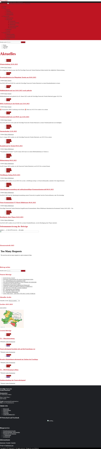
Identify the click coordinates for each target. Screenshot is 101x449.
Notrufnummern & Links (9, 431)
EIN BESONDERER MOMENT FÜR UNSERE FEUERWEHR (19, 282)
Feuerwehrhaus (7, 410)
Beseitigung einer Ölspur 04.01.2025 (11, 217)
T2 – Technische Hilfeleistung (10, 292)
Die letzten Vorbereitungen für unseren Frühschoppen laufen (18, 279)
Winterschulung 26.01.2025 (9, 64)
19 (10, 230)
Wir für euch (6, 16)
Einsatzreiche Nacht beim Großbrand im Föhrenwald (16, 285)
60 (19, 230)
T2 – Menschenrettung (7, 338)
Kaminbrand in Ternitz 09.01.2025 (11, 146)
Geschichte (6, 413)
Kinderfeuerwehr (10, 37)
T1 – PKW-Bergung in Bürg (9, 370)
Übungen (8, 11)
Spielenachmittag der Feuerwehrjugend (12, 380)
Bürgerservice (9, 18)
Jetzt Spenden (6, 39)
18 (8, 230)
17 (6, 230)
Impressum (2, 443)
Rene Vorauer (7, 67)
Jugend (8, 345)
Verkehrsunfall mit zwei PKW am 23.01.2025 (14, 117)
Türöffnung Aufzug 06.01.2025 (10, 175)
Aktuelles (8, 59)
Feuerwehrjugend (13, 26)
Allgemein (9, 126)
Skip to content (3, 0)
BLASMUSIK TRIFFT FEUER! (11, 290)
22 (14, 230)
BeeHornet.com (9, 445)
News (4, 8)
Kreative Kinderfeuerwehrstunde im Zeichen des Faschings (19, 359)
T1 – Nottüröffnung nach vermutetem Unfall (14, 280)
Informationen (9, 14)
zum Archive (3, 307)
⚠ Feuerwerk (6, 436)
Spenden (13, 443)
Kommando (12, 21)
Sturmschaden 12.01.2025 (8, 131)
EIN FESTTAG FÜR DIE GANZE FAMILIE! (15, 288)
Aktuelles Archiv (4, 300)
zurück (1, 230)
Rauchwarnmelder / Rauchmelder (11, 432)
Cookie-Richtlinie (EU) (9, 414)
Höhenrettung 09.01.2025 (8, 160)
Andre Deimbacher (10, 341)
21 (13, 230)
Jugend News (9, 13)
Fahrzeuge (9, 29)
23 (16, 230)
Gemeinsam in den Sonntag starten (11, 283)
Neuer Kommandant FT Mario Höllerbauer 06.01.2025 (18, 202)
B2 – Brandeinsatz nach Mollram (11, 289)
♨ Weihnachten (7, 435)
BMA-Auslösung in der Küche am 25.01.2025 (15, 103)
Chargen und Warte (14, 22)
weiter (22, 230)
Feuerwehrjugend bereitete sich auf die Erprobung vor (17, 349)
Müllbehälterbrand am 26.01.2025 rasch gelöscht (16, 90)
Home (4, 6)
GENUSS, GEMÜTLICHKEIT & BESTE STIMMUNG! (18, 286)
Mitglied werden (10, 34)
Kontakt (8, 31)
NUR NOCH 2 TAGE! (9, 278)
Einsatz (8, 9)
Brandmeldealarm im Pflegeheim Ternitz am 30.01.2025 (18, 77)
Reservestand (12, 27)
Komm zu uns (6, 32)
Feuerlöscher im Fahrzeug (9, 433)
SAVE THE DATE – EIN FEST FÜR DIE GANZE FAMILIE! (19, 293)
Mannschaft (9, 19)
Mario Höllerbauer (9, 134)
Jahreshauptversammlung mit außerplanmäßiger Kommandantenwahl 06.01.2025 (27, 189)
